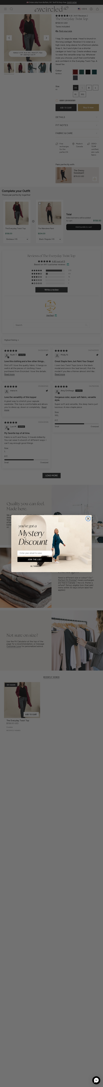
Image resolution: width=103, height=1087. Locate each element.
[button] (96, 1080)
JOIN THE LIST (35, 559)
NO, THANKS (35, 566)
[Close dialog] (88, 518)
